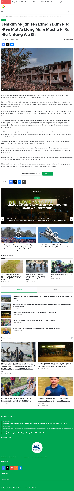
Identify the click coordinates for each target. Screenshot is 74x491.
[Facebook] (3, 44)
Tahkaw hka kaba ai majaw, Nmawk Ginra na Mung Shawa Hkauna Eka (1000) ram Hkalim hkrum (11, 277)
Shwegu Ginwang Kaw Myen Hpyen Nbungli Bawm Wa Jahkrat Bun (30, 2)
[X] (7, 44)
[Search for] (72, 11)
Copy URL (48, 173)
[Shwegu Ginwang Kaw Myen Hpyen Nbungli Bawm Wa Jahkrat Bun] (6, 314)
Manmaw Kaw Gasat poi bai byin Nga (61, 275)
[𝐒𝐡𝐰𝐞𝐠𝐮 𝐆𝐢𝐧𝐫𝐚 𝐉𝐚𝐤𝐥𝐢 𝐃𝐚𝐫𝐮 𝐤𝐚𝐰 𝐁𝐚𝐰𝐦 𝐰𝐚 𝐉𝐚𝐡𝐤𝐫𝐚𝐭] (6, 306)
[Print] (24, 182)
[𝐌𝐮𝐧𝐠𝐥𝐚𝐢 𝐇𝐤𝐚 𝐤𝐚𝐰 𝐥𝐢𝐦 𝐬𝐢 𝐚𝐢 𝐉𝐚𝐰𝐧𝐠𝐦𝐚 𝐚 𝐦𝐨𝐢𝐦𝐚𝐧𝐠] (6, 331)
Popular (19, 289)
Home (4, 16)
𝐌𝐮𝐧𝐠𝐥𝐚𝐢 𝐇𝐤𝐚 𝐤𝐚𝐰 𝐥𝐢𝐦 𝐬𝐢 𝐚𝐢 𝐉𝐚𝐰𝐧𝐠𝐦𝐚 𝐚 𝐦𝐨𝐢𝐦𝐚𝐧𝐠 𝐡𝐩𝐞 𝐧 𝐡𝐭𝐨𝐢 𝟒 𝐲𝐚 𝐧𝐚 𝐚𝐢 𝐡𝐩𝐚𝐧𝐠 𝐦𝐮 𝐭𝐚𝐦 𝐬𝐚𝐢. (36, 328)
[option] (37, 206)
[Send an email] (7, 39)
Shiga (8, 16)
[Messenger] (12, 44)
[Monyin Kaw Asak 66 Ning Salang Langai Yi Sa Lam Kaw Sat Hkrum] (6, 322)
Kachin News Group (30, 487)
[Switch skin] (68, 11)
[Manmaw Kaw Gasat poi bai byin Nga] (62, 266)
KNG (6, 39)
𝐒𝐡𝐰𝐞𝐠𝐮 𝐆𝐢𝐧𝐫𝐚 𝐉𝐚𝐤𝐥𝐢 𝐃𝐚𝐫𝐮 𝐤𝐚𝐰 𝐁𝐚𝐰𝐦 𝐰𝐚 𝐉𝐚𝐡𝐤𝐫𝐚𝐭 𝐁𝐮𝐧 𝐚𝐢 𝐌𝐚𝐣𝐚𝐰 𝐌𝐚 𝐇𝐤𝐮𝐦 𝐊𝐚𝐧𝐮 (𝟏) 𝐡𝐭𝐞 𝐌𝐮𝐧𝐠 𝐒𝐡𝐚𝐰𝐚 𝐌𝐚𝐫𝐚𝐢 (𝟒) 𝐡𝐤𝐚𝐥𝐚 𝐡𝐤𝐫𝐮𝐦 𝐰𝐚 (18, 368)
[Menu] (2, 11)
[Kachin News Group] (9, 6)
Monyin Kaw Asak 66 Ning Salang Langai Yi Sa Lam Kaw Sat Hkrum (37, 206)
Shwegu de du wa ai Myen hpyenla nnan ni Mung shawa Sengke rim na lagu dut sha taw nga (36, 277)
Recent (55, 289)
